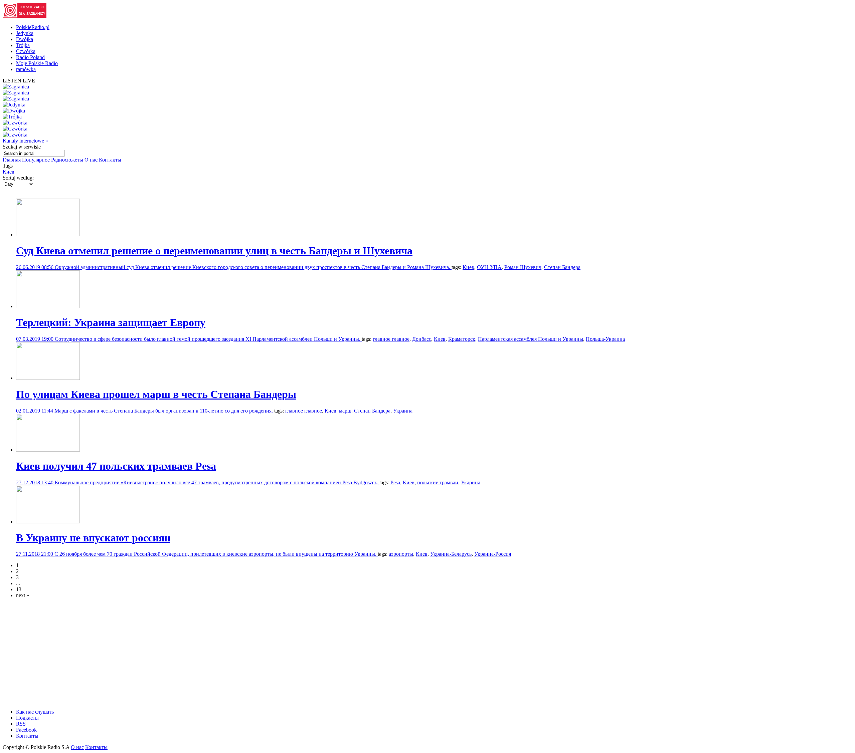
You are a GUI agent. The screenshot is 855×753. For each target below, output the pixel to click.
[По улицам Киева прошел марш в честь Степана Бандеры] (48, 378)
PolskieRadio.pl (32, 27)
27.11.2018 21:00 (35, 554)
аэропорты (401, 554)
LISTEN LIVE (19, 80)
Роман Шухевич (522, 267)
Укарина (470, 482)
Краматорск (461, 339)
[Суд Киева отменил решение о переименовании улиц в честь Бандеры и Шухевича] (48, 234)
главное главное (391, 339)
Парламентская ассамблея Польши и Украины (530, 339)
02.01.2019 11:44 (35, 411)
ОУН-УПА (489, 267)
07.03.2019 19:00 (35, 339)
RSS (21, 724)
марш (345, 411)
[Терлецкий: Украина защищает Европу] (48, 306)
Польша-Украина (605, 339)
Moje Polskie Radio (37, 63)
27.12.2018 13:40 (35, 482)
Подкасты (27, 718)
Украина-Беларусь (451, 554)
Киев (8, 172)
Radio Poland (30, 57)
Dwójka (24, 39)
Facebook (26, 730)
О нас (91, 160)
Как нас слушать (35, 712)
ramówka (26, 69)
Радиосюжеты (67, 160)
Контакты (110, 160)
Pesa (395, 482)
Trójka (23, 45)
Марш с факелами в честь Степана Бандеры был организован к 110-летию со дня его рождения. (164, 411)
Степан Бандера (562, 267)
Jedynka (24, 33)
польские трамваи (437, 482)
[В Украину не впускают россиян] (48, 521)
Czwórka (25, 51)
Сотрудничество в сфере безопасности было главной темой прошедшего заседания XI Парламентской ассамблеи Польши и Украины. (208, 339)
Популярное (36, 160)
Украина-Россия (492, 554)
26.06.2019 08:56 (35, 267)
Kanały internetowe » (25, 141)
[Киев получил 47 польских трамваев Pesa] (48, 450)
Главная (12, 160)
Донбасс (421, 339)
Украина (402, 411)
